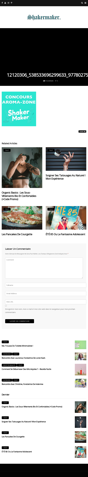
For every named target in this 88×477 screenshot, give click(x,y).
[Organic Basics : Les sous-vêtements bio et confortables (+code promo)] (22, 167)
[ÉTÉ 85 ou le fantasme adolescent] (66, 218)
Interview (6, 354)
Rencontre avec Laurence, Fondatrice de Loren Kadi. (23, 358)
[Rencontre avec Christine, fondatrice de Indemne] (80, 383)
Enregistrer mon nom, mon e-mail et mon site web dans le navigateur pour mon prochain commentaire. (40, 310)
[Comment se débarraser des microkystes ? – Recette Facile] (80, 369)
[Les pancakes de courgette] (22, 218)
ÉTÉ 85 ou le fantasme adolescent (65, 234)
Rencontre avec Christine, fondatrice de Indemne (22, 384)
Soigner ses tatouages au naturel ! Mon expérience (65, 177)
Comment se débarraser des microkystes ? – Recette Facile (26, 369)
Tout (7, 150)
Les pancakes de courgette (17, 234)
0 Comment (49, 81)
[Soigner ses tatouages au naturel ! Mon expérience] (66, 159)
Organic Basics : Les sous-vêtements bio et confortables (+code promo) (19, 196)
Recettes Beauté (9, 365)
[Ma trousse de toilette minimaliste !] (80, 344)
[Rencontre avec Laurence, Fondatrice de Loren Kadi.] (80, 356)
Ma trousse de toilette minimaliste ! (17, 345)
